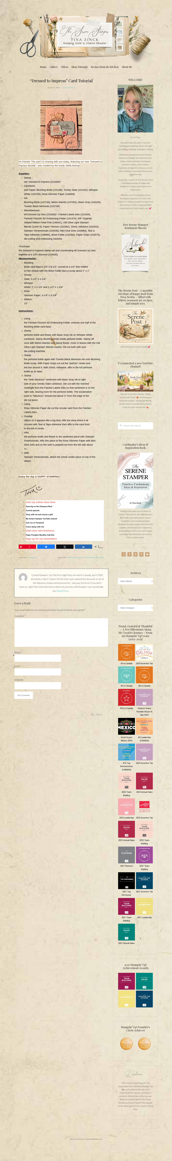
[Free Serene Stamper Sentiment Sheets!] (135, 274)
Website (18, 679)
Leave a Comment (68, 88)
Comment (20, 615)
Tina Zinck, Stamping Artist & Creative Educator (86, 36)
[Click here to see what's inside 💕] (135, 343)
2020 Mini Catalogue (74, 557)
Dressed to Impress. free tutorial (93, 557)
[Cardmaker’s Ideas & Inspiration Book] (135, 508)
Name (18, 652)
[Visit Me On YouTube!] (135, 108)
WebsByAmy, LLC (96, 1139)
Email (17, 666)
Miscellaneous (32, 557)
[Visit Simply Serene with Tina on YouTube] (135, 391)
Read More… (63, 590)
